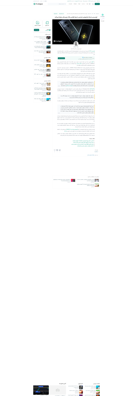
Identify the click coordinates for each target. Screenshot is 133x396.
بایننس (96, 151)
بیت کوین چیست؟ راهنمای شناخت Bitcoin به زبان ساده (40, 65)
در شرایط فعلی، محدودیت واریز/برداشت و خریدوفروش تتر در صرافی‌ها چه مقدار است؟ (62, 180)
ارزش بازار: (80, 1)
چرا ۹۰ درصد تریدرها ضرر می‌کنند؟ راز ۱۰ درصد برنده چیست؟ (40, 37)
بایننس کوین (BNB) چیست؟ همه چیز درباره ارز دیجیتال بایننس (82, 144)
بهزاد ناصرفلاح (76, 47)
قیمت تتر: (72, 1)
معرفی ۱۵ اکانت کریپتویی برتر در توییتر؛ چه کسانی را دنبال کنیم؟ (40, 42)
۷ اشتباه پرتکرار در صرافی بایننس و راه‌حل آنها (86, 146)
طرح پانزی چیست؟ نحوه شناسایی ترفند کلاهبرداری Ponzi (40, 70)
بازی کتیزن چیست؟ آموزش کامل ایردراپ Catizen (40, 84)
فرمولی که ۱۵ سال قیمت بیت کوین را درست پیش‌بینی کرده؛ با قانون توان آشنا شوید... (40, 94)
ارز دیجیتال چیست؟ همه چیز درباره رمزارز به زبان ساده (40, 61)
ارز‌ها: (99, 1)
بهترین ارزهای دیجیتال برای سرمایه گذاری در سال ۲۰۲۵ (40, 99)
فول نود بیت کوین (69, 85)
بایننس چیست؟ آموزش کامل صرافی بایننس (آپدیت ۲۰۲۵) (83, 142)
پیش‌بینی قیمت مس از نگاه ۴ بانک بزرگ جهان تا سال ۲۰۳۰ (40, 51)
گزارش (92, 62)
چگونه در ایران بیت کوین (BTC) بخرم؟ (40, 75)
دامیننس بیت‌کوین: (93, 1)
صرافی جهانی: (86, 1)
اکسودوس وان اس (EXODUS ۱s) (72, 129)
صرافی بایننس (79, 63)
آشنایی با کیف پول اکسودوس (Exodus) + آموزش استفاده (83, 141)
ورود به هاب (36, 30)
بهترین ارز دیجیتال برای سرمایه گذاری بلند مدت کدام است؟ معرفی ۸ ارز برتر (40, 88)
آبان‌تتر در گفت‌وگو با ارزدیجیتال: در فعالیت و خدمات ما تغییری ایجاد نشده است (85, 180)
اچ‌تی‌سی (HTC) (92, 51)
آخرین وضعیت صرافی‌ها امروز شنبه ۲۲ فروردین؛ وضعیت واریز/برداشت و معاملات (85, 185)
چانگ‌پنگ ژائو (92, 89)
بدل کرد (65, 131)
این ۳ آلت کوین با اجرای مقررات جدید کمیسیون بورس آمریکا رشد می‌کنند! (40, 47)
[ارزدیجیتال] (38, 4)
